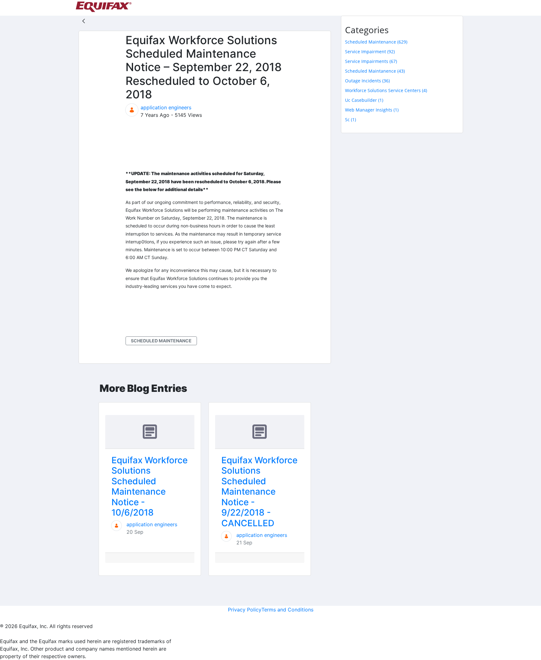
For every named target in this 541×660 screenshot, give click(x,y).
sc (350, 119)
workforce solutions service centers (386, 90)
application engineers (166, 107)
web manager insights (372, 110)
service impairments (371, 61)
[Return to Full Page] (84, 21)
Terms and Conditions (287, 609)
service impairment (370, 52)
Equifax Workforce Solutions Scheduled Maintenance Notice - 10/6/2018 (149, 486)
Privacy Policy (244, 609)
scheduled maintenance (161, 340)
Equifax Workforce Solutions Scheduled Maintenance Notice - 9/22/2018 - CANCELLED (259, 492)
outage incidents (367, 81)
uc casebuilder (364, 100)
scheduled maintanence (375, 71)
